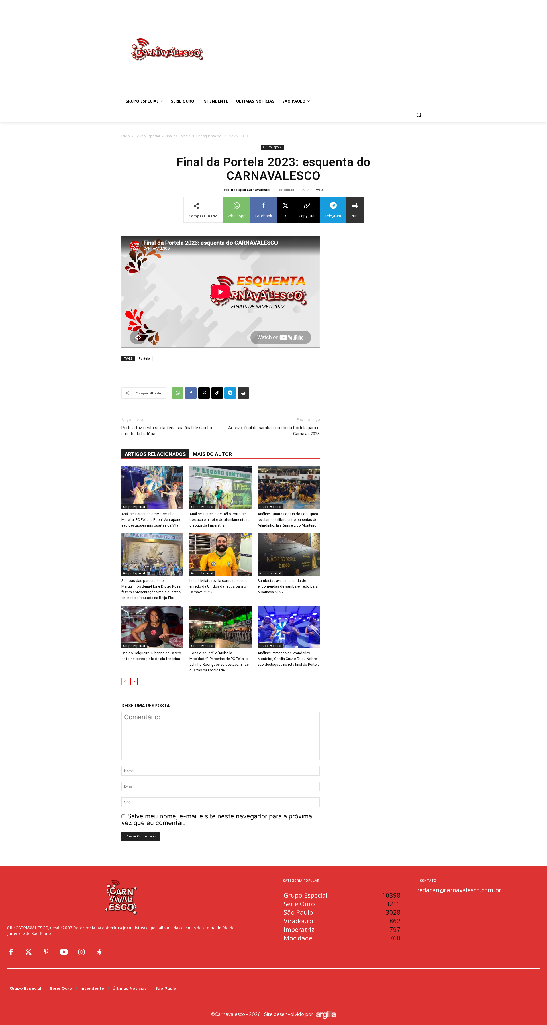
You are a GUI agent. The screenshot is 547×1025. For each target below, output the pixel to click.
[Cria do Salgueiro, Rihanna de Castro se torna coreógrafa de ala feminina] (152, 627)
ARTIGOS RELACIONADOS (155, 454)
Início (125, 136)
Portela (144, 358)
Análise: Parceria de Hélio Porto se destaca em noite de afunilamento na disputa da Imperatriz (219, 519)
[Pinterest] (46, 952)
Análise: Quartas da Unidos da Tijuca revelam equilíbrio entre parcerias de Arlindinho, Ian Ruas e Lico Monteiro (288, 519)
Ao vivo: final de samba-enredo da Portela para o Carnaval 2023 (274, 430)
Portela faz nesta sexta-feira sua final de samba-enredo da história (167, 430)
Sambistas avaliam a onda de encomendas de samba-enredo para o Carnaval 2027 (288, 586)
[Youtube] (64, 952)
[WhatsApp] (177, 393)
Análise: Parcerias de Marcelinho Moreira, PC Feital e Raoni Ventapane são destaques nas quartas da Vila (151, 519)
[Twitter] (28, 952)
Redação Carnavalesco (250, 190)
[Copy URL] (217, 393)
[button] (419, 115)
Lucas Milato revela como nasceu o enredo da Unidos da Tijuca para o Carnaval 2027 (218, 586)
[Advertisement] (319, 43)
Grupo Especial (147, 136)
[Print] (243, 393)
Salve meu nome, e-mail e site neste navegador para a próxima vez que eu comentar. (216, 819)
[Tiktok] (99, 952)
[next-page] (134, 681)
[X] (204, 393)
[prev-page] (124, 681)
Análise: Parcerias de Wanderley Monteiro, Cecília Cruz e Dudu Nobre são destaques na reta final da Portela (288, 659)
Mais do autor (212, 454)
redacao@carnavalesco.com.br (459, 890)
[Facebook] (191, 393)
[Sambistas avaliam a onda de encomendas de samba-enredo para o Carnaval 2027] (289, 554)
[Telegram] (230, 393)
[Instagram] (81, 952)
